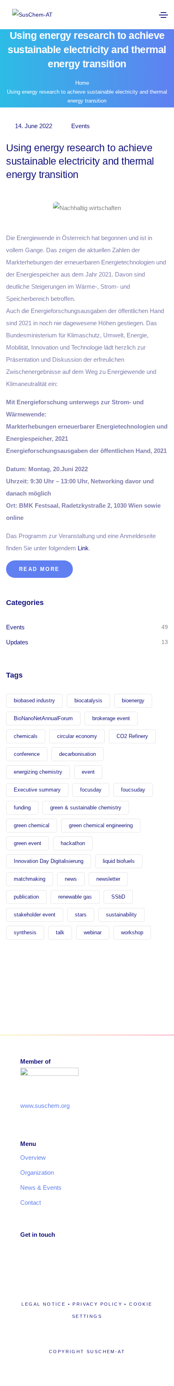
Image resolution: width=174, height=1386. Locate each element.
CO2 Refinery (132, 736)
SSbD (118, 897)
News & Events (41, 1187)
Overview (33, 1157)
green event (27, 843)
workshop (132, 932)
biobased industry (34, 700)
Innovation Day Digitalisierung (48, 861)
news (71, 879)
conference (27, 754)
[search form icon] (136, 15)
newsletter (108, 879)
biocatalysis (88, 700)
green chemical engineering (101, 825)
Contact (30, 1202)
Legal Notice (43, 1304)
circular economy (77, 736)
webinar (93, 932)
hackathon (73, 843)
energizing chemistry (38, 772)
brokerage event (111, 718)
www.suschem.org (45, 1105)
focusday (91, 790)
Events (80, 125)
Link (83, 548)
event (88, 772)
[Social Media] (107, 14)
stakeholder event (34, 915)
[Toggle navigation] (163, 15)
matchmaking (29, 879)
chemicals (26, 736)
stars (81, 915)
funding (22, 808)
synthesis (25, 932)
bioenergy (133, 700)
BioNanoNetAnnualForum (43, 718)
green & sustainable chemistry (85, 808)
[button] (39, 569)
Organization (37, 1172)
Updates (17, 642)
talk (60, 932)
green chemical (31, 825)
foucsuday (133, 790)
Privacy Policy (97, 1304)
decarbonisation (77, 754)
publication (26, 897)
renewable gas (75, 897)
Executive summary (37, 790)
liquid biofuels (119, 861)
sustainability (121, 915)
